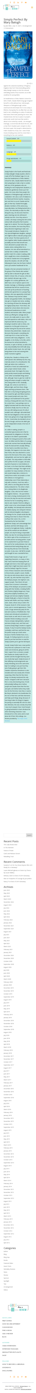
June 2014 (7, 1172)
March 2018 (7, 1047)
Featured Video (8, 1263)
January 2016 (8, 1115)
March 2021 (7, 946)
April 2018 (7, 1044)
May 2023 (7, 893)
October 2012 (8, 1231)
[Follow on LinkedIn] (18, 2)
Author (6, 1251)
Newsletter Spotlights (11, 1352)
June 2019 (7, 1006)
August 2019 (7, 1000)
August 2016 (7, 1100)
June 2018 (7, 1038)
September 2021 (9, 929)
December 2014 (9, 1154)
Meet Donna (7, 1321)
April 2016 (7, 1106)
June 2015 (7, 1136)
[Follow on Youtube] (25, 2)
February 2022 (8, 920)
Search (29, 835)
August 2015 (7, 1130)
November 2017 (9, 1059)
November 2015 (9, 1121)
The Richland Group (26, 1389)
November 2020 (9, 958)
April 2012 (7, 1243)
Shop (4, 1355)
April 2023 (7, 896)
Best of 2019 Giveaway (22, 876)
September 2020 (9, 964)
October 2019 (8, 994)
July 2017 (6, 1071)
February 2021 (8, 949)
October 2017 (8, 1062)
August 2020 (7, 967)
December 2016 (9, 1089)
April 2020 (7, 976)
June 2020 (7, 973)
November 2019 (9, 991)
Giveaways (6, 1367)
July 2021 (6, 935)
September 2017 (9, 1065)
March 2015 (7, 1145)
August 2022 (7, 905)
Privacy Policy (24, 1386)
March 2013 (7, 1216)
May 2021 (7, 940)
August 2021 (7, 932)
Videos (6, 1290)
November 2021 (9, 926)
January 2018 (8, 1053)
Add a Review (7, 1333)
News (5, 1272)
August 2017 (7, 1068)
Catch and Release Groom (12, 853)
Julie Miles (8, 26)
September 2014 (9, 1163)
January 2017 (8, 1086)
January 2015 (8, 1151)
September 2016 (9, 1097)
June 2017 (7, 1074)
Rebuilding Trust (9, 856)
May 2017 (7, 1077)
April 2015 (7, 1142)
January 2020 (8, 985)
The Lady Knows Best (10, 844)
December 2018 (9, 1020)
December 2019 (9, 988)
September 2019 (9, 997)
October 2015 (8, 1124)
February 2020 (8, 982)
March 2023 (7, 899)
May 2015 (7, 1139)
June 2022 (7, 911)
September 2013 (9, 1198)
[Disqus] (18, 751)
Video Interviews (9, 1346)
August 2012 (7, 1237)
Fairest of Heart (8, 850)
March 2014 (7, 1180)
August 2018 (7, 1032)
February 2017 (8, 1083)
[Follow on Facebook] (10, 2)
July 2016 (6, 1103)
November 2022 (9, 902)
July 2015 (6, 1133)
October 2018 (8, 1026)
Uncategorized (8, 1287)
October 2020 (8, 961)
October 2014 (8, 1160)
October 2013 (8, 1195)
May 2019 (7, 1009)
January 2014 (8, 1186)
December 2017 (9, 1056)
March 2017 (7, 1080)
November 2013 (9, 1192)
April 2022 (7, 917)
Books (6, 1260)
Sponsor (6, 1278)
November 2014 (9, 1157)
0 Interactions (9, 28)
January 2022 (8, 923)
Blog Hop (7, 1257)
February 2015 (8, 1148)
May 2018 (7, 1041)
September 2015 (9, 1127)
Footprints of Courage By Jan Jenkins (20, 878)
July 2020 (6, 970)
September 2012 (9, 1234)
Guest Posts (7, 1266)
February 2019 (8, 1014)
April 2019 (7, 1012)
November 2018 (9, 1023)
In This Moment (9, 847)
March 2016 (7, 1109)
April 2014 (7, 1177)
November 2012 (9, 1228)
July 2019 (6, 1003)
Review (6, 1275)
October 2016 (8, 1094)
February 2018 (8, 1050)
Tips (5, 1284)
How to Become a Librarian (13, 1364)
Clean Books (7, 1327)
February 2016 (8, 1112)
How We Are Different (11, 1324)
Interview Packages (10, 1349)
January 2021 (8, 952)
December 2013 (9, 1189)
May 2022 (7, 914)
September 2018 (9, 1029)
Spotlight (6, 1281)
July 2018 (6, 1035)
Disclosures (7, 1370)
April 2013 (7, 1213)
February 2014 (8, 1183)
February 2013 (8, 1219)
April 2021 (7, 943)
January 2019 (8, 1017)
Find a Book (7, 1330)
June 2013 (7, 1207)
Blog (5, 1254)
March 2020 (7, 979)
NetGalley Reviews (9, 1269)
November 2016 (9, 1092)
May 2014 (7, 1174)
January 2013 (8, 1222)
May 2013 (7, 1210)
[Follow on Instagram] (14, 2)
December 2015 (9, 1118)
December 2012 (9, 1225)
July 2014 (6, 1169)
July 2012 (6, 1240)
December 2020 (9, 955)
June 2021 (7, 938)
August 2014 (7, 1166)
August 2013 (7, 1201)
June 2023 (7, 890)
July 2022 (6, 908)
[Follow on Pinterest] (21, 2)
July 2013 (6, 1204)
